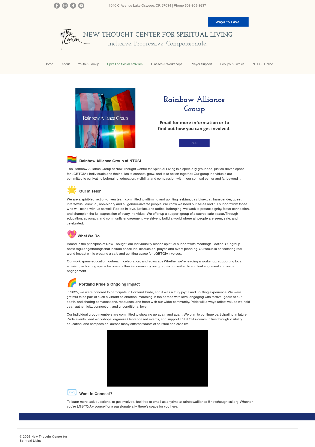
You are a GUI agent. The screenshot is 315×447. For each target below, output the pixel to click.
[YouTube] (81, 6)
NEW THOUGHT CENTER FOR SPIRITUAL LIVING (157, 35)
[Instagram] (65, 6)
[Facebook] (57, 6)
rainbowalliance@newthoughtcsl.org (210, 402)
